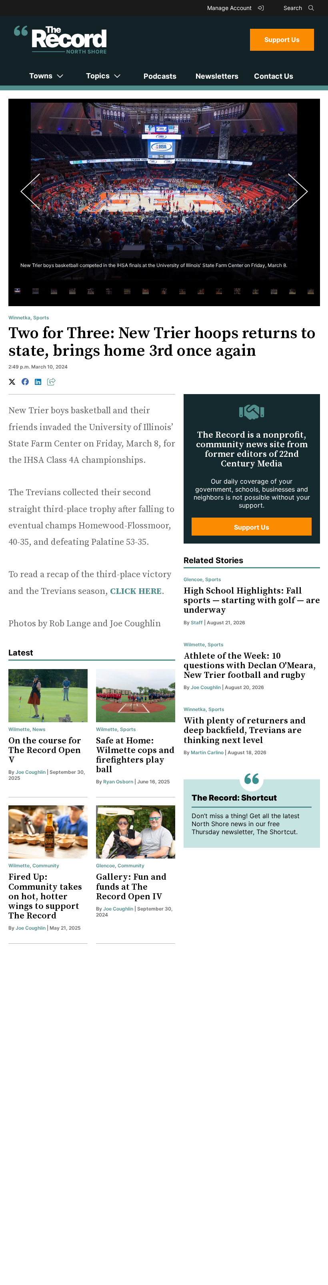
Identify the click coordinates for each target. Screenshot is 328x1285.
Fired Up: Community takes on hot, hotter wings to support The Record (45, 896)
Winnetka (19, 318)
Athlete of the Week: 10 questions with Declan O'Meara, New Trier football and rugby (250, 666)
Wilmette (19, 729)
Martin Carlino (207, 752)
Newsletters (217, 76)
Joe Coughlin (31, 772)
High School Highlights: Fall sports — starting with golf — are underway (252, 601)
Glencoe (105, 866)
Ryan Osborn (118, 782)
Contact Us (273, 76)
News (39, 729)
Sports (41, 318)
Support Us (282, 40)
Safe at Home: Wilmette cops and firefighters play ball (135, 755)
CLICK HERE (136, 591)
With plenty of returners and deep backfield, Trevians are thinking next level (245, 730)
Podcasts (160, 76)
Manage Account (230, 7)
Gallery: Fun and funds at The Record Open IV (131, 887)
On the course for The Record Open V (44, 750)
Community (45, 866)
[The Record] (60, 40)
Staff (197, 623)
